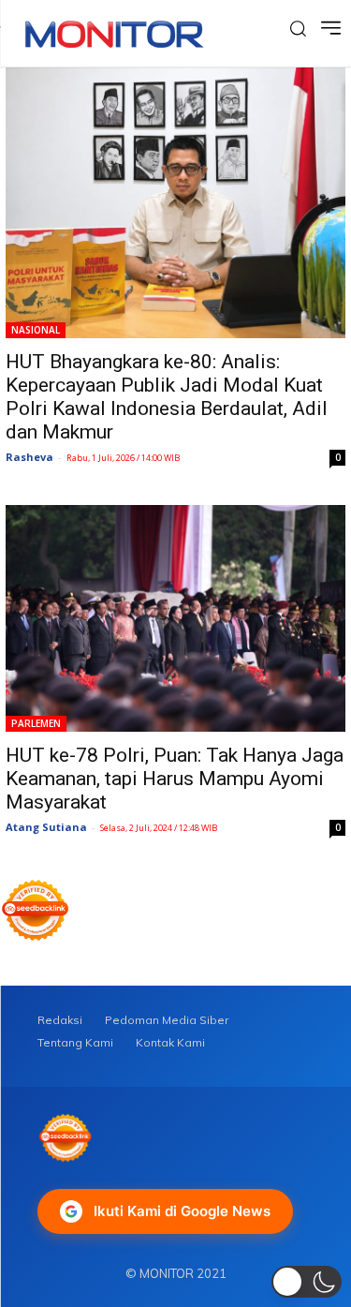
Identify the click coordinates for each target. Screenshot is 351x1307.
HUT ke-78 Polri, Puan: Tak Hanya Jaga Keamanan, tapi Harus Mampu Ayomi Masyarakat (175, 778)
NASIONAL (35, 329)
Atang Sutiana (46, 827)
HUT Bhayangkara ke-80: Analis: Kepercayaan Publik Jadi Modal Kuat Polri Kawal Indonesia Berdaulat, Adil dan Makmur (167, 396)
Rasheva (29, 457)
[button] (306, 1282)
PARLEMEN (36, 723)
